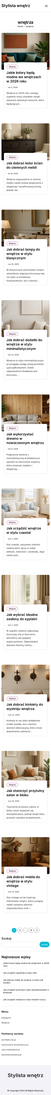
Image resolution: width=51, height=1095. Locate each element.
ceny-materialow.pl (10, 1049)
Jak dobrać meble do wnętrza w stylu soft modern (23, 981)
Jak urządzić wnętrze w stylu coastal (23, 530)
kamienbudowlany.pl (11, 1054)
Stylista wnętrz (15, 5)
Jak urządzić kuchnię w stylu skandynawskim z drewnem (26, 991)
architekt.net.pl (8, 1040)
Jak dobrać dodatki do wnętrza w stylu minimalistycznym (24, 344)
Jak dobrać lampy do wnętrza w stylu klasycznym (23, 253)
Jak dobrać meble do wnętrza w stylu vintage (23, 881)
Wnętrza (12, 67)
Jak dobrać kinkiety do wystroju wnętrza (24, 706)
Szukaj (6, 938)
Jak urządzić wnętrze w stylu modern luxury (24, 999)
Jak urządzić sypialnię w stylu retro (20, 973)
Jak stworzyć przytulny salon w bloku (25, 793)
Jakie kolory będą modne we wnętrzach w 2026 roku (23, 77)
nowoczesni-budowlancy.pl (14, 1044)
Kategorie (6, 1018)
